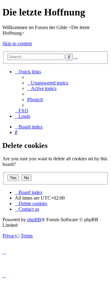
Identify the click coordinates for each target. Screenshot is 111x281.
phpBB (34, 219)
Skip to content (17, 43)
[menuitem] (47, 82)
